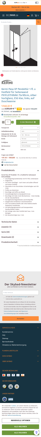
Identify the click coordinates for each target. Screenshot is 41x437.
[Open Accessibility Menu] (36, 432)
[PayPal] (13, 375)
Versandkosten (17, 111)
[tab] (20, 170)
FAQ (3, 335)
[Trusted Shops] (4, 386)
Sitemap (5, 338)
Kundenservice (7, 332)
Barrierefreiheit (7, 342)
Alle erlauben (20, 432)
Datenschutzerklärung (14, 415)
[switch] (37, 3)
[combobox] (18, 22)
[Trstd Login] (38, 2)
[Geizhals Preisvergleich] (10, 399)
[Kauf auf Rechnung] (22, 375)
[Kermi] (7, 85)
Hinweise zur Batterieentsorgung (14, 345)
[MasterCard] (3, 375)
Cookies (13, 406)
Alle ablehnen (20, 426)
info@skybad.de (9, 162)
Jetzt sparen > (20, 10)
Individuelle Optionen (20, 420)
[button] (3, 15)
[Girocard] (18, 375)
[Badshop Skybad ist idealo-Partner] (4, 399)
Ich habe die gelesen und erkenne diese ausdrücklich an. (20, 298)
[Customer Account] (32, 15)
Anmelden (20, 319)
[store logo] (12, 15)
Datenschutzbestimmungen (20, 296)
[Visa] (8, 375)
